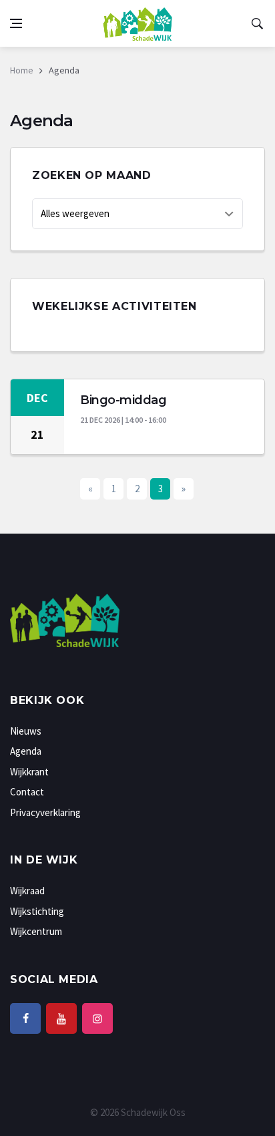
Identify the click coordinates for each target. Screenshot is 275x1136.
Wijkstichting (37, 911)
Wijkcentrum (36, 931)
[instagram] (97, 1018)
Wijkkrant (29, 771)
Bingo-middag (123, 400)
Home (21, 70)
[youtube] (61, 1018)
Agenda (25, 751)
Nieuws (25, 731)
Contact (27, 791)
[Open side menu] (16, 23)
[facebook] (25, 1018)
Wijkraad (27, 890)
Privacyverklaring (45, 812)
